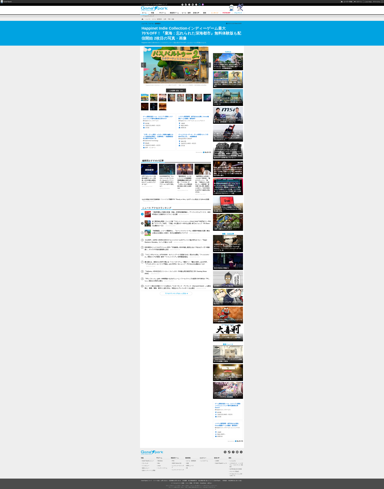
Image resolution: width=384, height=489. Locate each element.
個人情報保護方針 (192, 480)
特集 (152, 13)
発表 (187, 463)
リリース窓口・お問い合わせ (160, 480)
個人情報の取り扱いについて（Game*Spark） (209, 480)
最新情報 (187, 458)
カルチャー (203, 458)
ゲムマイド (238, 13)
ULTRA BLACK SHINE (236, 469)
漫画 (204, 13)
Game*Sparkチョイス (221, 463)
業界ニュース (190, 465)
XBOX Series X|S (176, 463)
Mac (159, 463)
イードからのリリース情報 (177, 483)
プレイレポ (145, 463)
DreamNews (203, 483)
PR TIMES (196, 483)
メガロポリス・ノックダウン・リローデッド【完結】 (236, 465)
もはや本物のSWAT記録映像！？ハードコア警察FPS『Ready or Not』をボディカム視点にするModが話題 (175, 200)
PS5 (173, 461)
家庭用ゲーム (174, 13)
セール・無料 (186, 13)
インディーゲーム (162, 468)
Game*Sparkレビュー (148, 461)
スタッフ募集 (189, 483)
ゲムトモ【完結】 (234, 471)
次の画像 (208, 65)
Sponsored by (199, 152)
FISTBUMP (226, 13)
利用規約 (225, 480)
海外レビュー (145, 468)
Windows (160, 461)
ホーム (144, 13)
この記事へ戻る (176, 90)
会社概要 (184, 480)
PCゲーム (162, 13)
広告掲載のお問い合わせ (175, 480)
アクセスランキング (148, 16)
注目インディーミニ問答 (148, 470)
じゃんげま (233, 461)
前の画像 (143, 65)
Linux (159, 465)
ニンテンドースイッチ (178, 469)
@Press (210, 483)
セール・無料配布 (191, 461)
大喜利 (217, 461)
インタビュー (145, 465)
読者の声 (196, 13)
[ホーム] (142, 19)
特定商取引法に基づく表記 (235, 480)
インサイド (214, 13)
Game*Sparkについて (146, 480)
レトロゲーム (204, 461)
